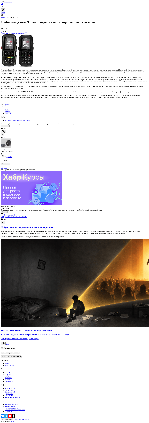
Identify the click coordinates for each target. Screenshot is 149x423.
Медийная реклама (11, 406)
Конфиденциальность (12, 397)
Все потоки (8, 2)
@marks (9, 157)
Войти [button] (3, 13)
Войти (7, 363)
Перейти (4, 212)
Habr (12, 421)
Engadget (6, 104)
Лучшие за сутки (7, 353)
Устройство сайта (11, 388)
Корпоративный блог (12, 404)
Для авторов (9, 390)
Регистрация (9, 365)
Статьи (7, 372)
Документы (9, 394)
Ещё (7, 344)
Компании (8, 378)
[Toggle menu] (1, 2)
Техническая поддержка (21, 419)
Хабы (7, 376)
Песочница (9, 381)
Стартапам (8, 411)
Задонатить (5, 126)
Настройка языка (7, 419)
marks (3, 17)
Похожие (16, 353)
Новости (8, 374)
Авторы (7, 379)
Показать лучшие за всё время (11, 356)
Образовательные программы (15, 410)
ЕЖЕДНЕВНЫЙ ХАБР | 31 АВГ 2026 (14, 217)
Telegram (4, 168)
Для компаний (10, 392)
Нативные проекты (11, 408)
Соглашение (9, 395)
